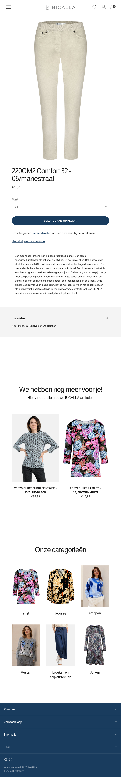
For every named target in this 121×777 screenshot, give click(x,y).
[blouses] (60, 586)
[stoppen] (95, 586)
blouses (60, 613)
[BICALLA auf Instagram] (10, 760)
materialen (18, 318)
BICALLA (32, 767)
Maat (15, 199)
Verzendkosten (42, 233)
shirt (26, 613)
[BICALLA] (60, 7)
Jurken (95, 672)
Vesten (26, 672)
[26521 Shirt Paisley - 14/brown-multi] (85, 448)
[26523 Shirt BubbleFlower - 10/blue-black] (35, 448)
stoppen (95, 613)
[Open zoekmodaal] (95, 7)
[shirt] (26, 586)
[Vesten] (26, 645)
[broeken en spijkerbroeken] (60, 645)
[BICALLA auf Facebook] (6, 760)
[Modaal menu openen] (8, 7)
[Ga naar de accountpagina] (103, 7)
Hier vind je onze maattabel (28, 241)
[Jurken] (95, 645)
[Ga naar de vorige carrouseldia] (12, 450)
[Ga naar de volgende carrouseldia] (108, 450)
